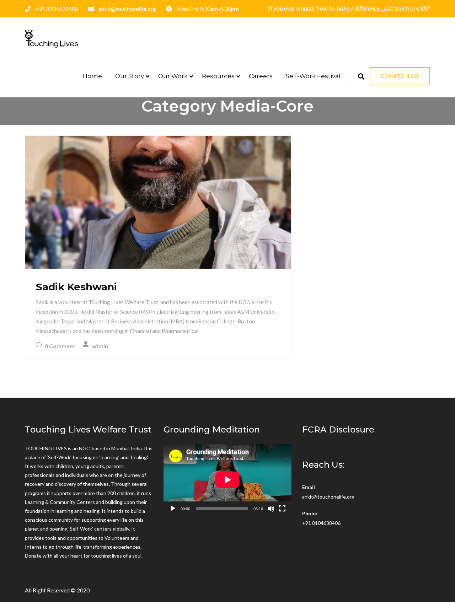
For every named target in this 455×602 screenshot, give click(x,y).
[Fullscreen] (282, 508)
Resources (218, 76)
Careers (261, 76)
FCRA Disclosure (338, 429)
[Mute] (270, 508)
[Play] (172, 508)
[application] (227, 480)
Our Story (129, 76)
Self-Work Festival (313, 76)
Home (92, 76)
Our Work (173, 76)
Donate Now (399, 76)
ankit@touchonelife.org (328, 497)
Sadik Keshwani (76, 287)
